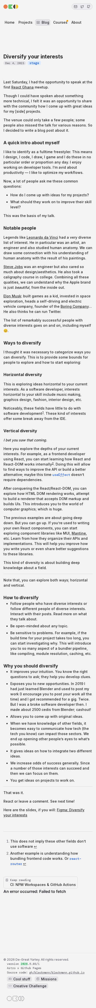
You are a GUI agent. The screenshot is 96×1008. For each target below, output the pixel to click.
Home (10, 22)
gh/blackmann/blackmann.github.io (56, 972)
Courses (60, 22)
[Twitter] (82, 6)
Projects (25, 22)
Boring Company (75, 306)
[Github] (89, 6)
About (76, 22)
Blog (45, 22)
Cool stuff (21, 979)
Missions (49, 979)
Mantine (79, 533)
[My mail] (76, 6)
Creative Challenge (30, 986)
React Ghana (22, 87)
